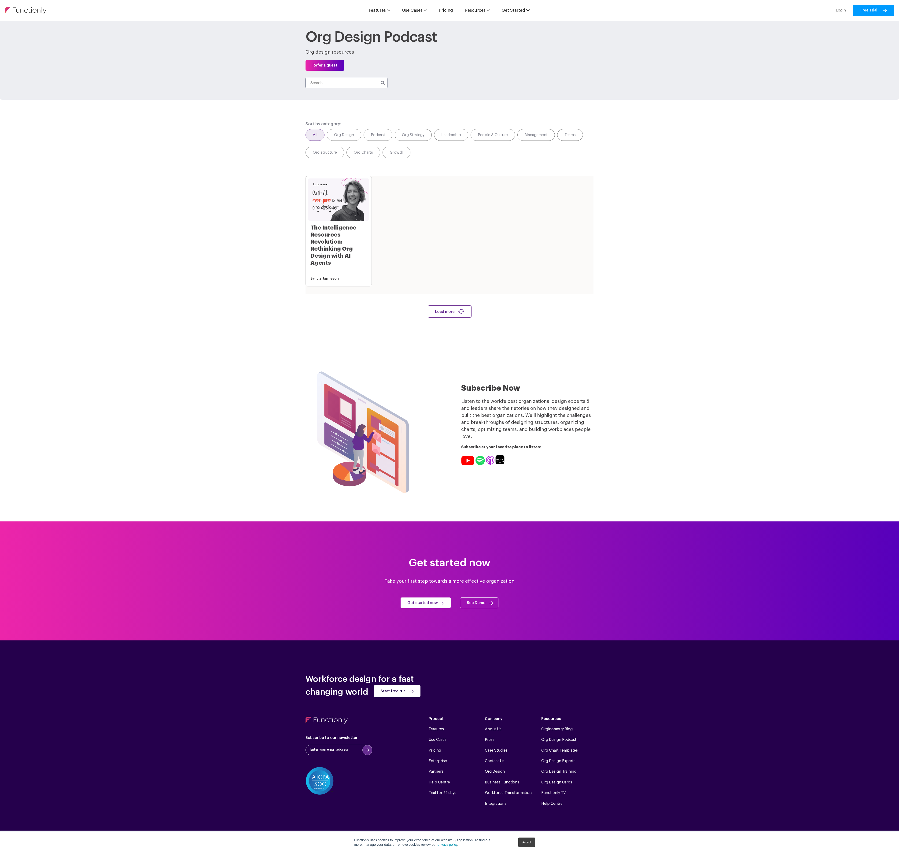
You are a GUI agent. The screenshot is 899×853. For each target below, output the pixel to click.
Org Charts (363, 152)
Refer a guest (325, 65)
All (315, 135)
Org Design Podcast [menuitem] (558, 740)
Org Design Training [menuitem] (558, 771)
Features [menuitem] (436, 729)
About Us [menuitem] (493, 729)
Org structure (325, 152)
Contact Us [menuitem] (494, 761)
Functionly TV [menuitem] (553, 793)
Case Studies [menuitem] (496, 750)
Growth (396, 152)
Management (536, 135)
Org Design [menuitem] (495, 771)
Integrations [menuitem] (495, 803)
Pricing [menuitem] (435, 750)
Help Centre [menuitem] (439, 782)
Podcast (378, 135)
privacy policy (447, 844)
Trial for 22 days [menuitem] (442, 793)
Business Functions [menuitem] (502, 782)
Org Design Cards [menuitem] (556, 782)
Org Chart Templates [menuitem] (559, 750)
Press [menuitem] (489, 740)
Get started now (422, 603)
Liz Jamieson (328, 278)
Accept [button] (526, 842)
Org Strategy (413, 135)
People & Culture (493, 135)
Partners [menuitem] (436, 771)
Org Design (344, 135)
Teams (570, 135)
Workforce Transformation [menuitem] (508, 793)
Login (841, 10)
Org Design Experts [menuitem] (558, 761)
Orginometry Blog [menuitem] (557, 729)
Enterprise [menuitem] (438, 761)
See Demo (476, 603)
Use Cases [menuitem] (437, 740)
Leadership (451, 135)
